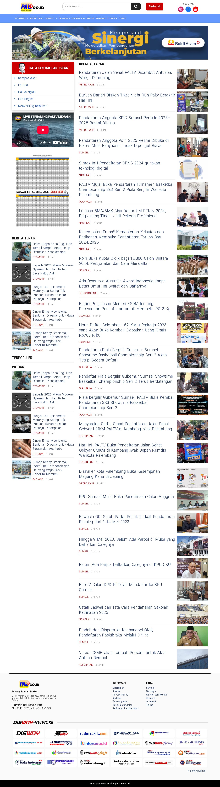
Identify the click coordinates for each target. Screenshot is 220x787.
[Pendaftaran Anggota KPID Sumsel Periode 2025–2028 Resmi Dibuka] (192, 124)
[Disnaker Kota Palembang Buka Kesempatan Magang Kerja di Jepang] (192, 478)
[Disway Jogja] (93, 752)
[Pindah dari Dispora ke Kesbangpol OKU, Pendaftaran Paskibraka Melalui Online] (192, 636)
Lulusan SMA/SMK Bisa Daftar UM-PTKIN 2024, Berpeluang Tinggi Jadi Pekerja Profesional (122, 213)
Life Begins (24, 99)
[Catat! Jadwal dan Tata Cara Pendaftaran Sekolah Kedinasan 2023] (192, 614)
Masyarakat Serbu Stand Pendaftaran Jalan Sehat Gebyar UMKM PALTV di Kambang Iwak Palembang (125, 426)
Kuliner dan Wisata (83, 18)
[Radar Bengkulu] (61, 762)
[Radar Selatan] (191, 762)
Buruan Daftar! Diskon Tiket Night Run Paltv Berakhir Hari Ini (127, 97)
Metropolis (21, 18)
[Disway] (28, 733)
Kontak (116, 691)
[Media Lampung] (126, 733)
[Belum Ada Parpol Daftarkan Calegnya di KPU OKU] (192, 568)
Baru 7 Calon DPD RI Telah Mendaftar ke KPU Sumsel (120, 587)
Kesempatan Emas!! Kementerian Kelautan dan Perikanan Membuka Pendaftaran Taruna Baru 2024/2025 (121, 237)
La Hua (21, 85)
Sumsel (49, 18)
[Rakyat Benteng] (159, 762)
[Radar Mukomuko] (28, 762)
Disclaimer (118, 688)
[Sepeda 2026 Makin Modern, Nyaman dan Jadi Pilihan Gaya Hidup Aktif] (21, 272)
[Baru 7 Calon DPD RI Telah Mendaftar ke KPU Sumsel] (192, 591)
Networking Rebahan (30, 106)
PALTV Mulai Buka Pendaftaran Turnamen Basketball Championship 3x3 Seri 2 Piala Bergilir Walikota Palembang (126, 190)
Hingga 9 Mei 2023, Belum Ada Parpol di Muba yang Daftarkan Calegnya (127, 542)
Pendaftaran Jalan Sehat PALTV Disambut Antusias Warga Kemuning (125, 75)
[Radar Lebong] (93, 762)
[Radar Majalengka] (61, 752)
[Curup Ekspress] (191, 752)
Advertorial (37, 18)
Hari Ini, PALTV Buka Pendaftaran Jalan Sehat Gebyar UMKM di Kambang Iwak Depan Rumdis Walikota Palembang (122, 450)
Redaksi (117, 698)
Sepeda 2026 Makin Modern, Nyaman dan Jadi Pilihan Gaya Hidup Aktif (53, 269)
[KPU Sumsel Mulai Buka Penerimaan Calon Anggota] (192, 500)
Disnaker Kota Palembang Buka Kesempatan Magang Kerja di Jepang (119, 474)
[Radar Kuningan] (28, 752)
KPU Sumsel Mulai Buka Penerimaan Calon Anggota (126, 497)
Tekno (122, 18)
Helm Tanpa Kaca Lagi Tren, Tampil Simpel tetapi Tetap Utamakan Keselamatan (53, 248)
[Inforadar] (93, 743)
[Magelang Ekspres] (191, 743)
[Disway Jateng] (159, 743)
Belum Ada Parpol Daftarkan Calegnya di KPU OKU (125, 565)
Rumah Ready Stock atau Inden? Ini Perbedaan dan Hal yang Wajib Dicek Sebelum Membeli (51, 339)
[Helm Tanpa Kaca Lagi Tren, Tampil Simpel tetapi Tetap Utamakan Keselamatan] (21, 251)
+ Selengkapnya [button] (196, 771)
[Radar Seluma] (126, 762)
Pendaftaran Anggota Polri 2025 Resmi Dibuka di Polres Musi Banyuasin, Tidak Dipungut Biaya (124, 143)
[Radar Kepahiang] (159, 752)
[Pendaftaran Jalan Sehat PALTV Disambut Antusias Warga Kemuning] (192, 79)
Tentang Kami (120, 701)
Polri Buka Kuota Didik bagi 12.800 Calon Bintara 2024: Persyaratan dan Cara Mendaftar (123, 261)
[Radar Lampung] (126, 743)
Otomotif (112, 18)
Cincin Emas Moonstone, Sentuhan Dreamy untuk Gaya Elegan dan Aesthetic (53, 315)
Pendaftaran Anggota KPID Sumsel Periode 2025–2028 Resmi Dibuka (124, 120)
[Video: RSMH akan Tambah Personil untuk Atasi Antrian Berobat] (192, 659)
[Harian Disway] (61, 733)
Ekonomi (100, 18)
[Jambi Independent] (28, 743)
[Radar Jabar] (126, 752)
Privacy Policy (120, 695)
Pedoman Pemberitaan (125, 708)
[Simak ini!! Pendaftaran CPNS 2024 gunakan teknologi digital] (192, 169)
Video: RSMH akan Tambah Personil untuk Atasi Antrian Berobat (122, 655)
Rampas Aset (25, 78)
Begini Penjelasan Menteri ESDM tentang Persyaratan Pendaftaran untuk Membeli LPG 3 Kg (124, 306)
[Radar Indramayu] (159, 733)
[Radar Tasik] (93, 733)
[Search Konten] (136, 6)
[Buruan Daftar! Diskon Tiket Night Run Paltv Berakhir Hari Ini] (192, 101)
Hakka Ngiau (24, 92)
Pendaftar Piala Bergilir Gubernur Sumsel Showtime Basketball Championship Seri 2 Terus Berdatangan (126, 379)
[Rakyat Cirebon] (191, 733)
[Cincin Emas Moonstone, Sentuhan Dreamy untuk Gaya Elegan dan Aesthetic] (21, 319)
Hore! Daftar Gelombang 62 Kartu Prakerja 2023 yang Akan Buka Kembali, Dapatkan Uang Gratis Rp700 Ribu (123, 330)
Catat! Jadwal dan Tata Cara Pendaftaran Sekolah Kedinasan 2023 (123, 610)
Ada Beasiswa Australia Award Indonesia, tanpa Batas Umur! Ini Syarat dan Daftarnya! (122, 283)
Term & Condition (123, 705)
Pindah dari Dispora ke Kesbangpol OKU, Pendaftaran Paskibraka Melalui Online (116, 632)
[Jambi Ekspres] (61, 743)
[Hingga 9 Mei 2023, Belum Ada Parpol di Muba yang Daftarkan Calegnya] (192, 546)
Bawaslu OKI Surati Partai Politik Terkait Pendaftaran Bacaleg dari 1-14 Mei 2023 (127, 519)
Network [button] (155, 6)
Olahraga (64, 18)
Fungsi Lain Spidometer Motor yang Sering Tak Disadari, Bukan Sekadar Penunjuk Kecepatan (49, 293)
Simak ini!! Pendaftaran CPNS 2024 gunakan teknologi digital (119, 165)
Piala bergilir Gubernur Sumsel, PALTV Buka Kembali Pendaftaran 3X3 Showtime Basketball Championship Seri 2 (126, 403)
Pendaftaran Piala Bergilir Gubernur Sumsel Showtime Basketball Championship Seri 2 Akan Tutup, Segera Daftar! (123, 355)
